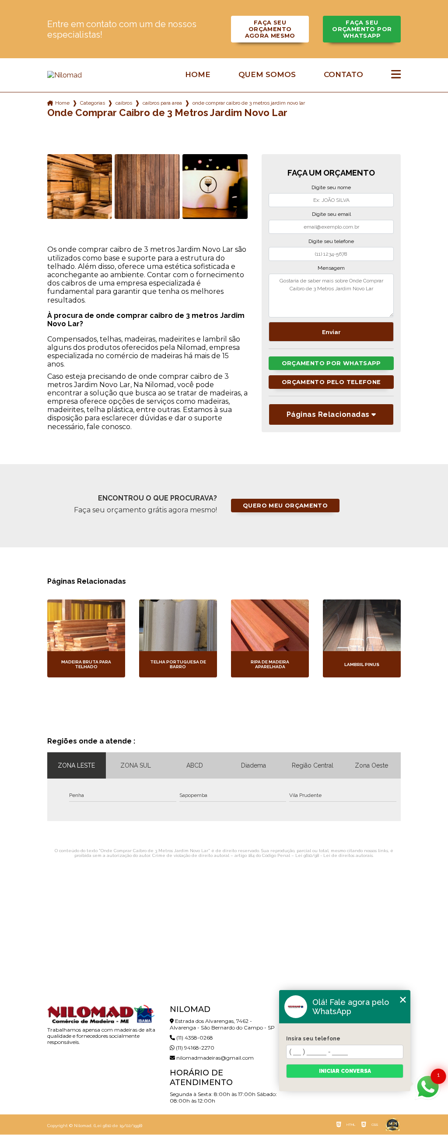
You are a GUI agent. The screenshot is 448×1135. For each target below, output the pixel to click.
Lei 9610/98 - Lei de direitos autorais (334, 855)
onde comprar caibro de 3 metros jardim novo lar (248, 103)
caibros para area (162, 103)
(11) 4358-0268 (194, 1037)
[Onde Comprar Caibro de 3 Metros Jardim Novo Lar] (79, 186)
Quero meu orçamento (285, 505)
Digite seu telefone (331, 241)
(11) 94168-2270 (194, 1047)
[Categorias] (396, 74)
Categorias (92, 103)
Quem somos (267, 74)
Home (197, 74)
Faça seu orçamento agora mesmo (270, 29)
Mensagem (331, 268)
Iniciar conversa (345, 1071)
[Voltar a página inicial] (103, 75)
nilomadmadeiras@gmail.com (214, 1057)
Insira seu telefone (313, 1039)
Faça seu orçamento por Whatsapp (362, 29)
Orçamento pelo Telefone (331, 382)
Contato (343, 74)
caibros (124, 103)
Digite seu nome (331, 187)
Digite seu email (331, 214)
